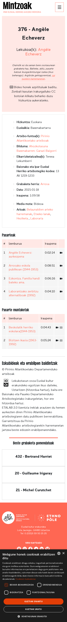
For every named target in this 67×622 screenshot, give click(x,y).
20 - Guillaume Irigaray (33, 473)
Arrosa (44, 184)
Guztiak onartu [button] (33, 601)
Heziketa (23, 218)
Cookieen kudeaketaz (26, 579)
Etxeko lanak (42, 214)
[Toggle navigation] (59, 7)
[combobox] (58, 553)
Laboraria (36, 218)
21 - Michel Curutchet (33, 490)
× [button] (63, 553)
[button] (33, 616)
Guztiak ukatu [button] (33, 609)
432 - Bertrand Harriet (33, 456)
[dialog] (33, 585)
